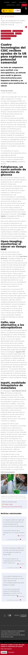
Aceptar (3, 652)
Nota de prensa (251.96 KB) (12, 507)
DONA (24, 5)
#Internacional (6, 31)
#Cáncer (18, 33)
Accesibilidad (20, 631)
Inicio (2, 16)
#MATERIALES (5, 38)
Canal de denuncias (7, 637)
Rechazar (11, 652)
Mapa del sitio (11, 631)
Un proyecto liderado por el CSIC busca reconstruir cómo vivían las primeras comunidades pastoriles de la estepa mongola (13, 580)
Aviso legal (4, 633)
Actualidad (6, 2)
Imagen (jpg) (8, 504)
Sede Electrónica (11, 5)
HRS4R (18, 5)
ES (22, 7)
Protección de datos (18, 635)
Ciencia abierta (22, 2)
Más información (6, 648)
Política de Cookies (13, 633)
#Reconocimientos (7, 33)
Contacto (3, 631)
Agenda (14, 2)
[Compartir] (26, 27)
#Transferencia (18, 31)
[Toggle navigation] (26, 9)
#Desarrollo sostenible (8, 36)
